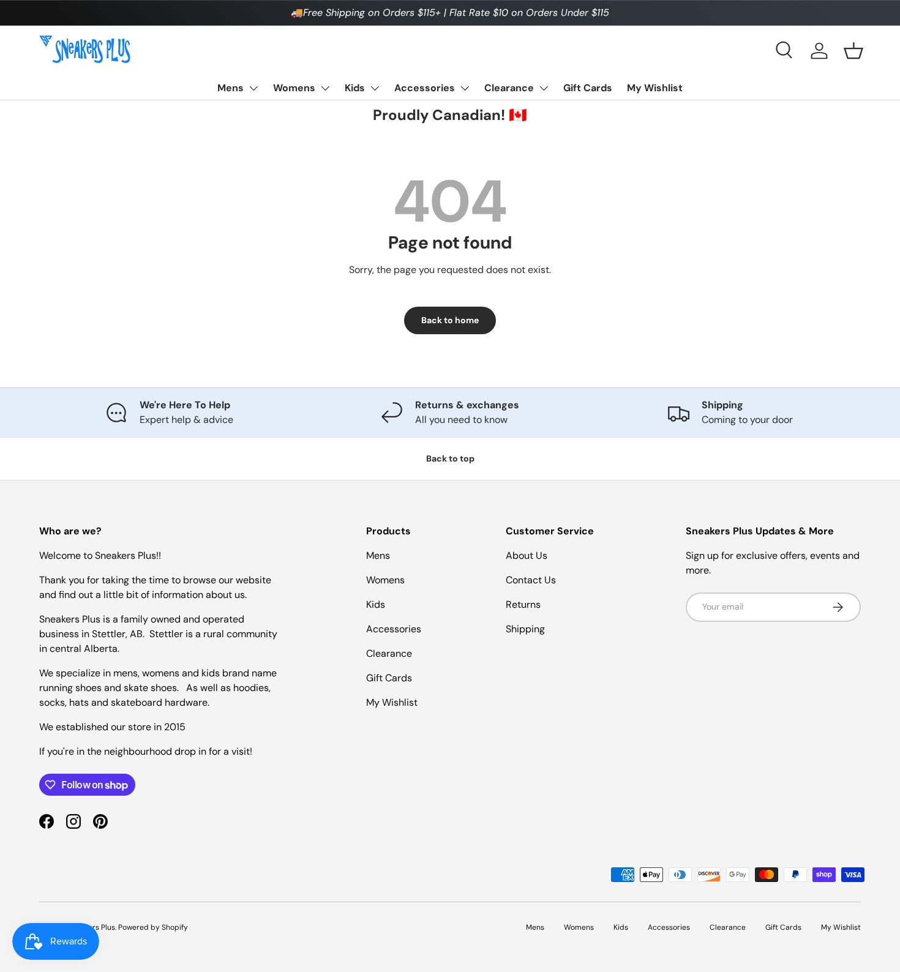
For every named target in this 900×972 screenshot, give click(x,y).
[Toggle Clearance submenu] (543, 88)
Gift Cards (587, 87)
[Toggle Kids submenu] (374, 88)
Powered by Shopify (153, 927)
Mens (230, 87)
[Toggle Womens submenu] (325, 88)
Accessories (424, 87)
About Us (526, 555)
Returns (523, 604)
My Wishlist (655, 87)
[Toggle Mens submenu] (253, 88)
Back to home (450, 320)
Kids (355, 87)
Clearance (509, 87)
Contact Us (531, 580)
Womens (294, 87)
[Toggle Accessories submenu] (464, 88)
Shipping (525, 628)
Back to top (450, 458)
